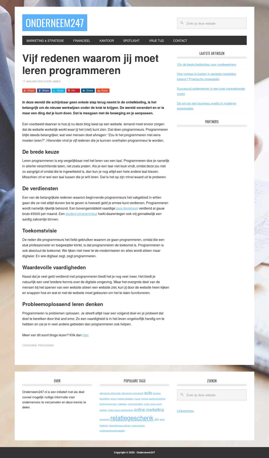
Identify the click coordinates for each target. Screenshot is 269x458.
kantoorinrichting (157, 398)
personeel (104, 419)
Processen (46, 345)
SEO (156, 419)
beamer (157, 393)
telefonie (104, 425)
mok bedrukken (135, 403)
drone (114, 398)
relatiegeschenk (131, 417)
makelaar (122, 403)
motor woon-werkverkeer (120, 410)
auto (148, 392)
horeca (144, 398)
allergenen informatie (110, 393)
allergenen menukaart (132, 393)
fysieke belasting (125, 398)
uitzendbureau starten (120, 425)
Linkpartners (185, 410)
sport (162, 419)
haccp (137, 398)
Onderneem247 (55, 22)
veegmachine (138, 425)
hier (85, 335)
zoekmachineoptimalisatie (112, 430)
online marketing (149, 409)
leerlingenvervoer (108, 403)
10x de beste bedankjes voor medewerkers (206, 64)
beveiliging (105, 398)
